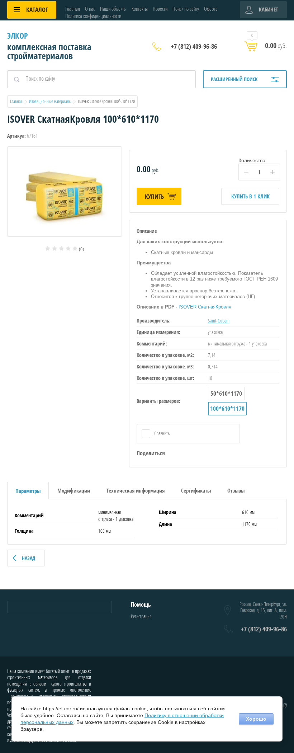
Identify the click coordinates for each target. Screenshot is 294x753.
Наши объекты (113, 8)
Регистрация (141, 616)
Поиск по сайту (185, 8)
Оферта (211, 8)
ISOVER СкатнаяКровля (205, 307)
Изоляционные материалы (50, 101)
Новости (160, 8)
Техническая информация (135, 490)
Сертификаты (196, 490)
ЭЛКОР (17, 35)
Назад (28, 558)
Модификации (73, 490)
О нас (90, 8)
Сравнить (161, 433)
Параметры (28, 490)
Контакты (140, 8)
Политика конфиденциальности (93, 15)
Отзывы (236, 490)
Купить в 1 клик (250, 196)
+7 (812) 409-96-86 (194, 46)
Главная (72, 8)
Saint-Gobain (218, 320)
